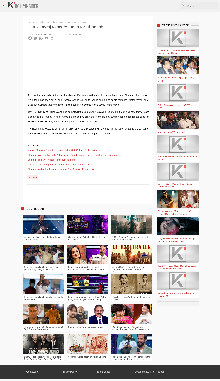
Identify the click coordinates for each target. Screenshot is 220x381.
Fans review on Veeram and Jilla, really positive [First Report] (176, 51)
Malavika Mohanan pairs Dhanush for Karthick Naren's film (58, 164)
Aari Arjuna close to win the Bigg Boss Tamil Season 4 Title (42, 238)
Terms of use (103, 372)
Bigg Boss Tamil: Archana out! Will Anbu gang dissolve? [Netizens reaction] (87, 298)
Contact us (32, 372)
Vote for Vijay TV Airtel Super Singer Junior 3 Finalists (175, 185)
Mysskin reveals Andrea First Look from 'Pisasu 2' (131, 298)
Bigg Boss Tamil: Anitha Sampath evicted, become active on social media (86, 268)
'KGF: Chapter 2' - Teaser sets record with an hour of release (130, 238)
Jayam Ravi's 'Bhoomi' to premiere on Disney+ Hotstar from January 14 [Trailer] (130, 269)
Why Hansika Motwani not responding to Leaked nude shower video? (177, 239)
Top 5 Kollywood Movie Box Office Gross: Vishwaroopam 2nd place (177, 267)
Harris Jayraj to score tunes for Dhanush (69, 22)
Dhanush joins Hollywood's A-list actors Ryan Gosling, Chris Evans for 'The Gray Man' (73, 155)
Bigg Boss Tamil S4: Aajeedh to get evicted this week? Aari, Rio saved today (131, 328)
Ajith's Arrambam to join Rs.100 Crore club (176, 106)
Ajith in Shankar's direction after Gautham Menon (177, 158)
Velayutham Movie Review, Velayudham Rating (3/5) (177, 294)
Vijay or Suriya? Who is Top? (171, 132)
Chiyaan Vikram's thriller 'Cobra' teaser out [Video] (86, 238)
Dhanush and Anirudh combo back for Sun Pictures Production (60, 169)
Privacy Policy (69, 372)
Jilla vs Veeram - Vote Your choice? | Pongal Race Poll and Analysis (175, 212)
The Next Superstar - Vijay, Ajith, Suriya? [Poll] (177, 78)
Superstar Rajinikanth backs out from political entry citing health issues (41, 268)
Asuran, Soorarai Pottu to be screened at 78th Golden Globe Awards (63, 150)
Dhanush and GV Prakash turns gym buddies (51, 160)
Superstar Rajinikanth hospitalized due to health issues (43, 298)
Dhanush (33, 177)
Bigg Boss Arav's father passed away (85, 327)
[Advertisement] (88, 65)
